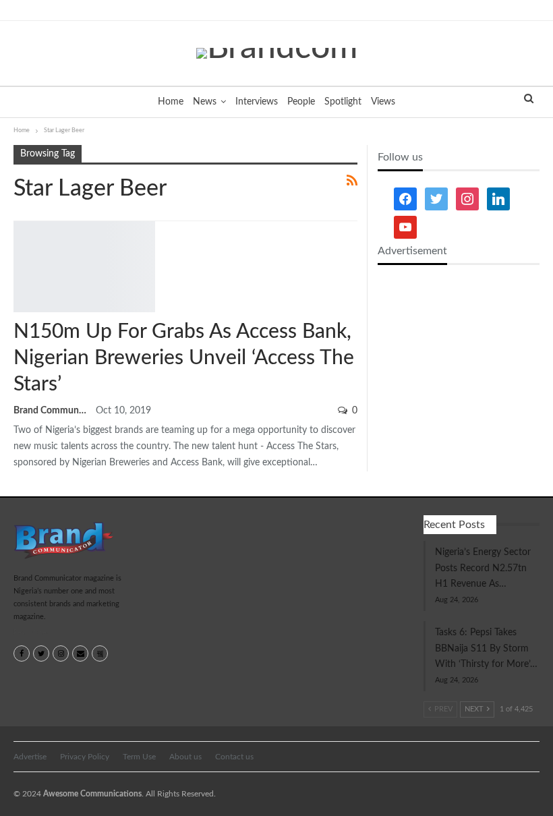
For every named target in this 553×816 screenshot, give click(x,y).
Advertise (30, 757)
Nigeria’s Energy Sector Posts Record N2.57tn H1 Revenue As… (483, 568)
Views (383, 102)
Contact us (234, 757)
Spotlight (342, 102)
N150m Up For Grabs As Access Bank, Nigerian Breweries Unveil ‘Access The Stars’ (183, 358)
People (301, 102)
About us (185, 757)
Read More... (31, 632)
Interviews (256, 102)
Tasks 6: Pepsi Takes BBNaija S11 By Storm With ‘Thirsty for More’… (486, 649)
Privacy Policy (84, 757)
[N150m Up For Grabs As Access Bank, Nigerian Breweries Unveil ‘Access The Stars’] (84, 266)
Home (170, 102)
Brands (18, 222)
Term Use (139, 757)
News (204, 102)
